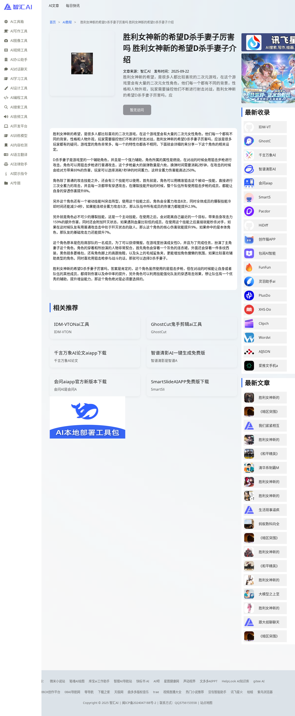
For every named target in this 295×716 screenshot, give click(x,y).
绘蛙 (250, 692)
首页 (53, 22)
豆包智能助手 (217, 692)
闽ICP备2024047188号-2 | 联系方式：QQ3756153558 (160, 703)
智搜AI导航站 (123, 681)
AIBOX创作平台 (49, 692)
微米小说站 (57, 681)
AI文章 (54, 5)
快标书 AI (142, 681)
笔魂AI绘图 (76, 681)
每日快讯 (73, 5)
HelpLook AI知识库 (235, 681)
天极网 (118, 692)
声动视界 (189, 681)
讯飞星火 (237, 692)
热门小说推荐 (195, 692)
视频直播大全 (172, 692)
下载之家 (104, 692)
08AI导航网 (72, 692)
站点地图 (206, 703)
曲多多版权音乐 (138, 692)
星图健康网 (171, 681)
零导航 (89, 692)
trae (156, 692)
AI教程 (67, 22)
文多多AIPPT (208, 681)
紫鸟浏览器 (265, 692)
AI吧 (157, 681)
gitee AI (259, 681)
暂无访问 (137, 110)
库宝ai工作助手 (99, 681)
